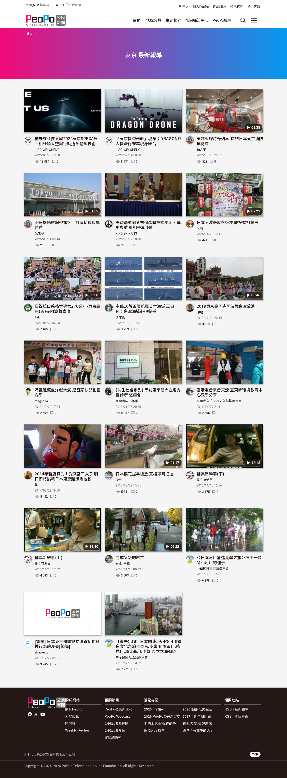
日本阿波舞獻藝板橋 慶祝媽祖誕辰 (228, 222)
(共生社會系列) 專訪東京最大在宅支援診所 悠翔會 (148, 392)
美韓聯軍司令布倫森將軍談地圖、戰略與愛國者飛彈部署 (148, 224)
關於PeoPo (74, 709)
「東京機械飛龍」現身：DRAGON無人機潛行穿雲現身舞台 (149, 140)
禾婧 (200, 228)
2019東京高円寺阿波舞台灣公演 (226, 306)
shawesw (41, 652)
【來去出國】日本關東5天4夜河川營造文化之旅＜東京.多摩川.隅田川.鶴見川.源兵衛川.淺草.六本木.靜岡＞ (148, 646)
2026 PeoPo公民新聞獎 (162, 716)
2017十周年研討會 (197, 716)
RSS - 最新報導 (236, 709)
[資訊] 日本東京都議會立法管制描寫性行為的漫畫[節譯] (67, 643)
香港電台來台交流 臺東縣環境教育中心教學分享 (230, 392)
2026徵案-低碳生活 (197, 709)
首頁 (29, 34)
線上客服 (254, 7)
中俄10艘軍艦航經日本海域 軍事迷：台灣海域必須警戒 (145, 308)
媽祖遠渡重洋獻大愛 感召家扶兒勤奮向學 (68, 392)
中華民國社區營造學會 (213, 569)
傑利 (119, 480)
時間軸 (70, 723)
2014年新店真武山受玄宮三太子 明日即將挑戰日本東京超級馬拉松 (66, 476)
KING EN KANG (126, 233)
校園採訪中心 (196, 20)
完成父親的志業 (130, 557)
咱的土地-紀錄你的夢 (160, 723)
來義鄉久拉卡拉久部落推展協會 (219, 401)
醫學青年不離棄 (127, 401)
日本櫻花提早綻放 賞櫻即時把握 (144, 473)
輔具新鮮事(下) (210, 473)
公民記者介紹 (115, 730)
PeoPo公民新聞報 (119, 709)
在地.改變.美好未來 (197, 723)
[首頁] (46, 20)
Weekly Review (77, 730)
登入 (185, 6)
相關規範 (72, 716)
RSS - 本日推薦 (236, 716)
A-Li (38, 317)
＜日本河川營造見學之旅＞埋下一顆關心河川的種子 (229, 559)
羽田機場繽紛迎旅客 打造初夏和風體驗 (67, 224)
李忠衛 (120, 317)
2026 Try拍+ (153, 709)
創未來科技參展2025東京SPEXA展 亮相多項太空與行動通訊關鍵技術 (68, 140)
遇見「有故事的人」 (198, 730)
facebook (30, 714)
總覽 (136, 20)
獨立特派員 (205, 480)
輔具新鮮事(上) (48, 557)
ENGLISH (219, 7)
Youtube (43, 714)
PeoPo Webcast (117, 716)
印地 (200, 312)
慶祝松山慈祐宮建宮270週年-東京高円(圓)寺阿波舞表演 (67, 308)
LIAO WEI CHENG (47, 150)
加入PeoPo (201, 7)
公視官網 (236, 7)
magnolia (41, 401)
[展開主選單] (254, 20)
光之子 (201, 150)
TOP (255, 754)
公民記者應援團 (117, 723)
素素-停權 (123, 564)
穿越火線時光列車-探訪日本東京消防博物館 (230, 140)
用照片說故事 (154, 730)
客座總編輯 (113, 737)
